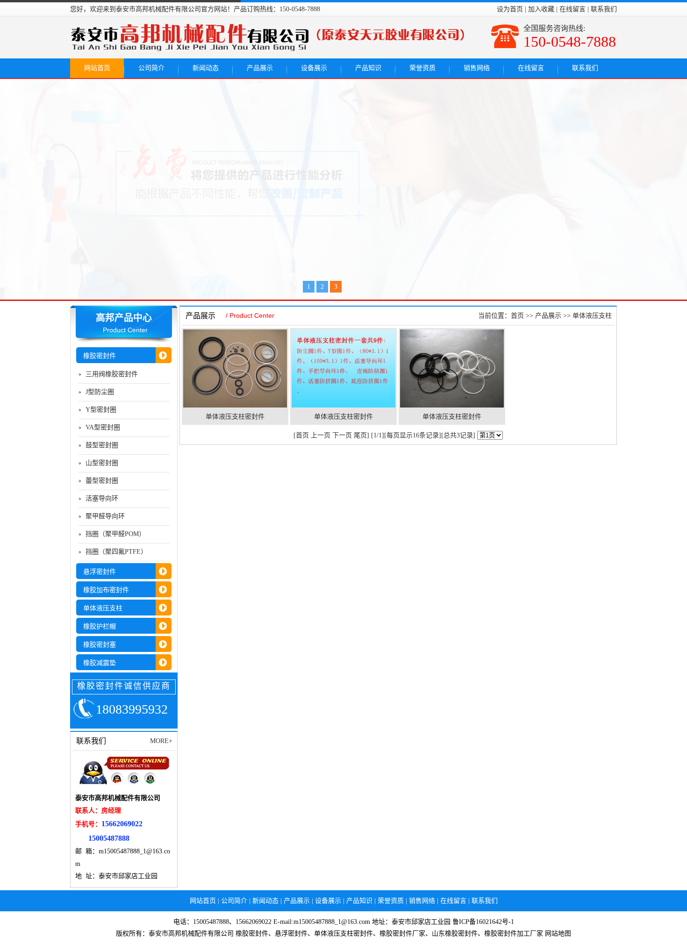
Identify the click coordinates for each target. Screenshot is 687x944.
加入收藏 (541, 9)
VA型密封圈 (103, 427)
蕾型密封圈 (102, 480)
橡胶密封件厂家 (402, 933)
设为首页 (510, 9)
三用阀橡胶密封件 (112, 374)
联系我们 (604, 9)
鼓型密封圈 (102, 445)
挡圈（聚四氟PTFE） (116, 551)
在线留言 (572, 9)
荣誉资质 (422, 68)
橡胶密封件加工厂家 (513, 933)
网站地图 (558, 933)
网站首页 (97, 68)
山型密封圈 (102, 462)
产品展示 (260, 68)
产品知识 (368, 68)
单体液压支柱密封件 (235, 416)
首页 (517, 315)
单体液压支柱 (592, 315)
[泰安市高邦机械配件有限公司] (343, 189)
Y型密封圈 (101, 409)
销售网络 (477, 68)
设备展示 (314, 68)
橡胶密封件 (252, 933)
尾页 (360, 435)
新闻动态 (206, 68)
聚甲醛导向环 (105, 516)
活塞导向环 (102, 498)
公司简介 (151, 68)
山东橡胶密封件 (455, 933)
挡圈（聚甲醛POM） (115, 533)
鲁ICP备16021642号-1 (483, 921)
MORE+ (161, 740)
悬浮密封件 (291, 933)
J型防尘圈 (100, 391)
